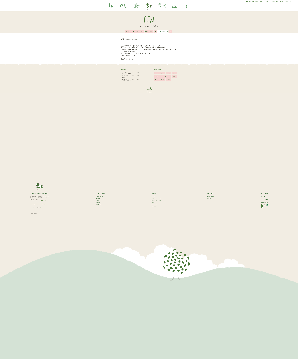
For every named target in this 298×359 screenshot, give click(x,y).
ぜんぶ (127, 31)
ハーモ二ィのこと (110, 8)
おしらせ (132, 31)
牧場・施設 (210, 193)
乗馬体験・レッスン (156, 198)
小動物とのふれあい (156, 200)
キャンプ (123, 8)
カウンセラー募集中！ (275, 1)
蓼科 (170, 31)
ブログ (174, 8)
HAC (153, 202)
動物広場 (209, 198)
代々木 (137, 31)
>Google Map (46, 196)
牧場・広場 (162, 8)
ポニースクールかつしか (163, 31)
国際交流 (154, 206)
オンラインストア (288, 1)
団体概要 (98, 202)
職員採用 (281, 1)
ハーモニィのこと (100, 193)
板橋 (155, 31)
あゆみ (97, 200)
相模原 (142, 31)
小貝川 (151, 31)
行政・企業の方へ (255, 1)
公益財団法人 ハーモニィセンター (39, 193)
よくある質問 (187, 8)
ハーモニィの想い (100, 196)
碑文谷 (146, 31)
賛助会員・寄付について (43, 207)
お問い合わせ (248, 1)
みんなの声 (98, 204)
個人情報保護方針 (264, 202)
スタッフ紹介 (264, 193)
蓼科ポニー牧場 (210, 196)
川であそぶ (154, 204)
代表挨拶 (98, 198)
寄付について (267, 1)
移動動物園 (154, 208)
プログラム (136, 8)
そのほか (154, 209)
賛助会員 (261, 1)
